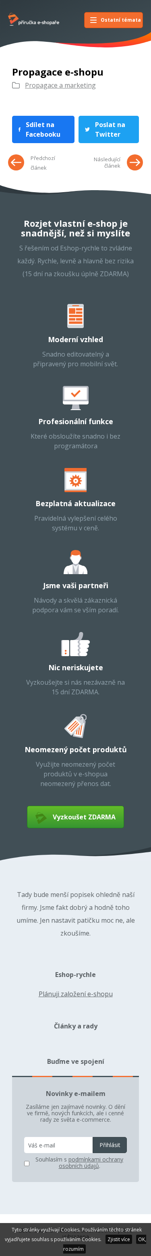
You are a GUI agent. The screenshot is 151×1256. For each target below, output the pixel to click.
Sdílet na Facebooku (43, 129)
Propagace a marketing (60, 85)
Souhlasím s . (79, 1162)
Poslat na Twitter (110, 129)
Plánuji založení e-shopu (76, 993)
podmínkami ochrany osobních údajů (91, 1162)
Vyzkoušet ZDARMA (84, 817)
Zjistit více (119, 1239)
